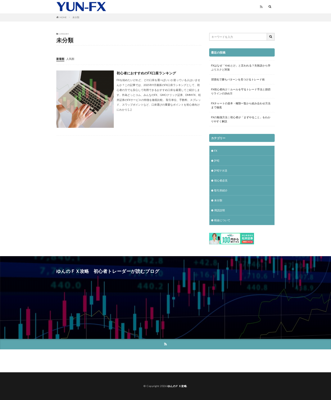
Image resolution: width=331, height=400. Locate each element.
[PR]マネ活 (220, 170)
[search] (271, 37)
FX (215, 150)
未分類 (75, 17)
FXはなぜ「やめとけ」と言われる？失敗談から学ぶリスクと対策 (240, 67)
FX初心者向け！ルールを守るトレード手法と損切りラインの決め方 (240, 91)
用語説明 (219, 210)
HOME (63, 17)
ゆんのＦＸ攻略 (177, 386)
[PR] (216, 160)
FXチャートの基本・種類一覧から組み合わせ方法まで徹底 (240, 105)
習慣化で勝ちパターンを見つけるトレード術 (238, 79)
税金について (222, 220)
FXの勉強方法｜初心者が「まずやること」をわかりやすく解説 (240, 119)
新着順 (60, 58)
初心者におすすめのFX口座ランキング (146, 73)
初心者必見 (221, 180)
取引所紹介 (221, 190)
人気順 (70, 58)
